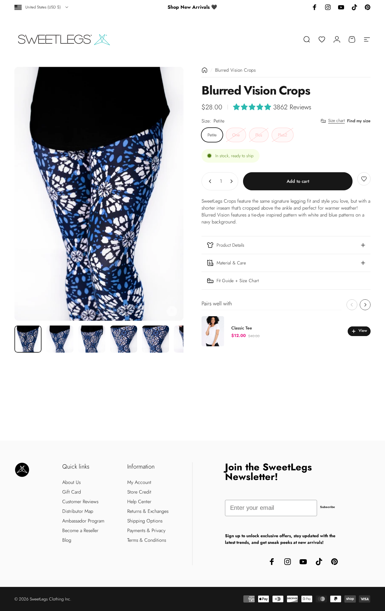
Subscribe (327, 507)
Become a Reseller (80, 531)
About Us (71, 482)
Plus (258, 135)
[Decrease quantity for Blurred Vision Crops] (209, 181)
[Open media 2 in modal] (98, 194)
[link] (286, 280)
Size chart (336, 120)
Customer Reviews (80, 502)
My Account (139, 482)
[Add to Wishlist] (364, 178)
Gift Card (71, 492)
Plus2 (282, 135)
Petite (212, 135)
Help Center (139, 502)
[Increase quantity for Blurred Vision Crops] (233, 181)
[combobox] (41, 7)
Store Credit (139, 492)
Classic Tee (241, 328)
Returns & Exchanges (147, 511)
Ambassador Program (83, 521)
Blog (66, 540)
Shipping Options (144, 521)
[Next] (167, 193)
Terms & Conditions (146, 540)
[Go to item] (28, 339)
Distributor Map (77, 511)
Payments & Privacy (146, 531)
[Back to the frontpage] (205, 70)
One (236, 135)
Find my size (359, 120)
